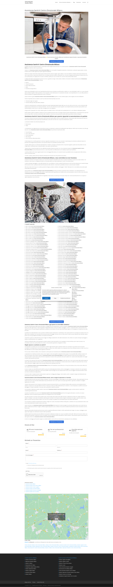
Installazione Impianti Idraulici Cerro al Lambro (68, 576)
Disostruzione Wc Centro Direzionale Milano (36, 547)
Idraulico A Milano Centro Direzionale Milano (53, 547)
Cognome (58, 447)
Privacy (33, 582)
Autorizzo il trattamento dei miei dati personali (36, 465)
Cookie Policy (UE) (40, 582)
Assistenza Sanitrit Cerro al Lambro (32, 491)
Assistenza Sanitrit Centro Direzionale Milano (68, 544)
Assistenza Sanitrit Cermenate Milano (33, 488)
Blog (74, 2)
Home (56, 2)
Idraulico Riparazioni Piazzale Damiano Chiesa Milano (69, 572)
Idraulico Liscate (62, 565)
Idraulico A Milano (29, 563)
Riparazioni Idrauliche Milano (31, 561)
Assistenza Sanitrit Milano (30, 484)
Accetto (56, 519)
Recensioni (78, 2)
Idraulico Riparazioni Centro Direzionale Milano (41, 546)
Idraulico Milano (29, 574)
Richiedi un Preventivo (56, 61)
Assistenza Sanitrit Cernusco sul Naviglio (33, 490)
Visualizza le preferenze (65, 298)
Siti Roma (45, 585)
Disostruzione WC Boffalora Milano (66, 568)
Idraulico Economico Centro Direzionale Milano (60, 546)
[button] (70, 287)
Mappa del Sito (28, 582)
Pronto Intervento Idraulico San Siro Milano (67, 570)
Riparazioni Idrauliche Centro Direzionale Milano (72, 547)
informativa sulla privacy (32, 463)
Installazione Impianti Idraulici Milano (33, 566)
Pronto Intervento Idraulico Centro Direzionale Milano (35, 544)
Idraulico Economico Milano (31, 559)
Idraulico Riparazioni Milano (31, 568)
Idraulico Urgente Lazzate (64, 561)
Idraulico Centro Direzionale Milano (52, 544)
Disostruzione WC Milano (30, 565)
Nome (27, 443)
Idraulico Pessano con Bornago (65, 574)
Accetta (46, 298)
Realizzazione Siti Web (37, 585)
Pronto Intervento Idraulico (64, 2)
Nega (55, 298)
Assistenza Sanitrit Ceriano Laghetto (32, 487)
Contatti (84, 2)
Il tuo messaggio (30, 455)
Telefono (59, 450)
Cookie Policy (56, 517)
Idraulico (26, 542)
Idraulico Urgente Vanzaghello (64, 559)
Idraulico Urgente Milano (30, 570)
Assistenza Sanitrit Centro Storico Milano (33, 485)
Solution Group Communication (54, 585)
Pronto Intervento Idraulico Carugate (66, 566)
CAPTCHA (27, 471)
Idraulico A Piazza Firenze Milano (65, 563)
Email (27, 450)
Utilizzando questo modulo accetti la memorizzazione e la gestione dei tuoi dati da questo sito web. (45, 468)
